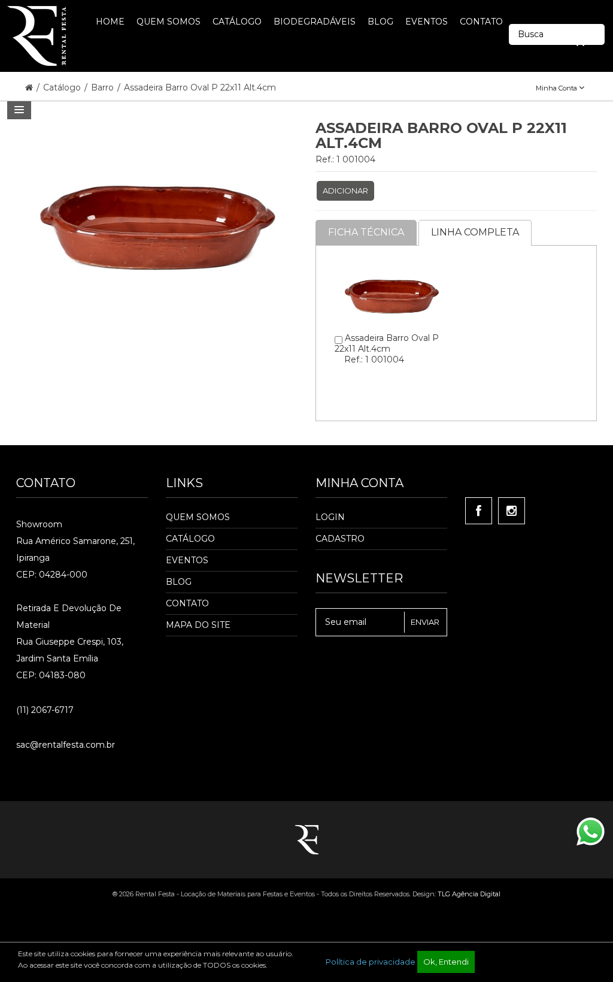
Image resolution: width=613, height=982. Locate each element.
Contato (187, 603)
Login (330, 517)
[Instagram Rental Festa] (511, 510)
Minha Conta (557, 88)
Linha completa (475, 232)
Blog (179, 581)
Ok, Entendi (446, 961)
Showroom (39, 524)
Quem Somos (198, 517)
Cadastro (340, 538)
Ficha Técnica (366, 232)
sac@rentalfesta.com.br (65, 744)
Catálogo (63, 87)
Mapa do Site (198, 625)
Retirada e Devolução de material (69, 616)
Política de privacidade (370, 961)
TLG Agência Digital (469, 894)
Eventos (187, 560)
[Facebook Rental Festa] (478, 510)
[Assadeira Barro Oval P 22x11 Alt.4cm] (391, 264)
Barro (103, 87)
